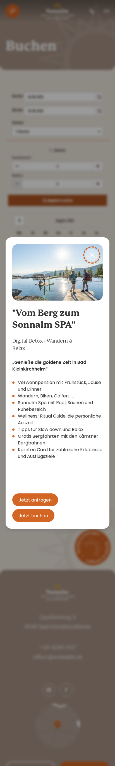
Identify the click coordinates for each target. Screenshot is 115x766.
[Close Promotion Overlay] (91, 255)
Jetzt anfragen (35, 500)
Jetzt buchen (33, 515)
